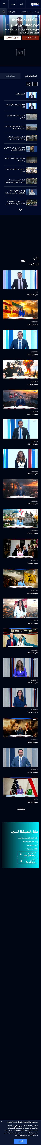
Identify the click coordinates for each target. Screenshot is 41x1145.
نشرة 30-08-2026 (32, 295)
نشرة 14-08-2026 (33, 772)
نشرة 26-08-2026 (32, 414)
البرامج (13, 4)
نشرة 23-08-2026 (32, 504)
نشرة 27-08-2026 (32, 384)
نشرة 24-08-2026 (32, 474)
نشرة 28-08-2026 (32, 354)
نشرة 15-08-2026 (33, 742)
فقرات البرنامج (31, 76)
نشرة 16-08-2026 (33, 712)
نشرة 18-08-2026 (32, 653)
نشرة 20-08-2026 (32, 593)
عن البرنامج (10, 76)
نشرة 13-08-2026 (33, 802)
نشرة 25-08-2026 (33, 444)
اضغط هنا (18, 1135)
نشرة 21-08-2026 (33, 563)
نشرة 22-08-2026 (32, 533)
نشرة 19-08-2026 (33, 623)
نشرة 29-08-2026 (32, 325)
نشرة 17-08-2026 (33, 683)
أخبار (21, 4)
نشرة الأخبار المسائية (25, 12)
